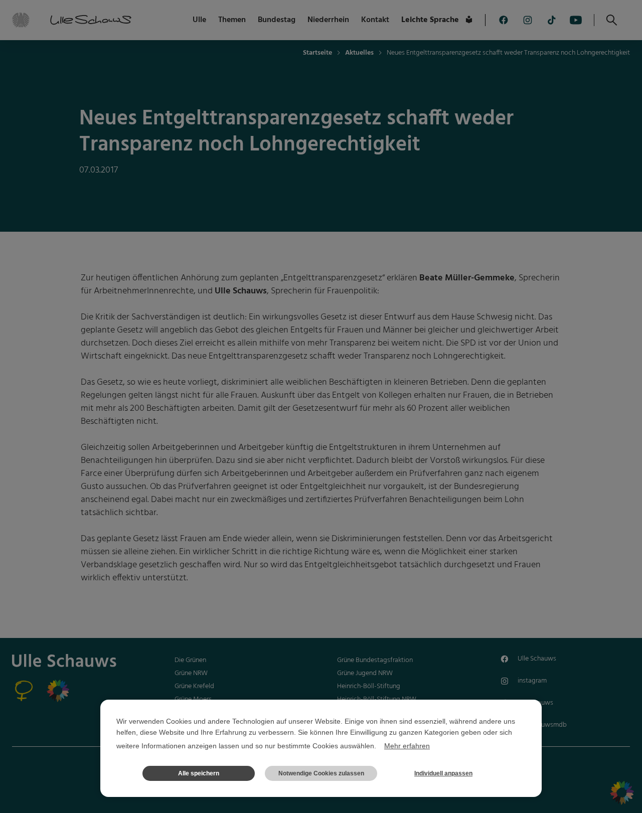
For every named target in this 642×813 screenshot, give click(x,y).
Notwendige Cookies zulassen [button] (321, 773)
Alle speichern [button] (198, 773)
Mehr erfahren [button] (407, 746)
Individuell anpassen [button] (443, 773)
